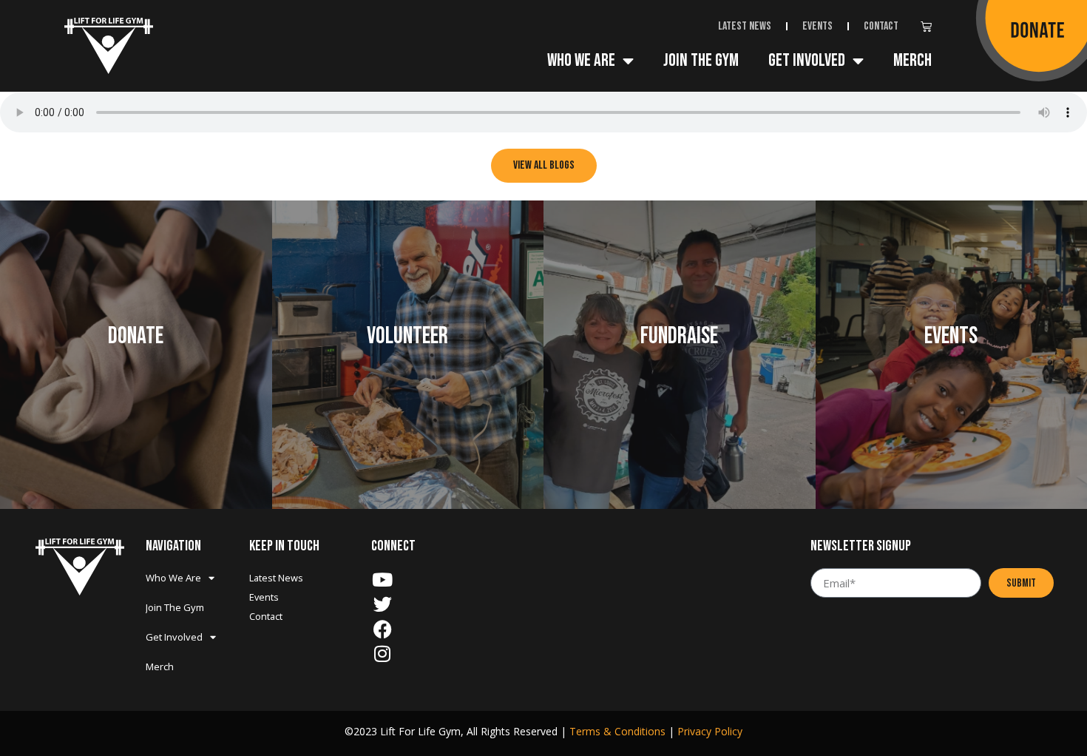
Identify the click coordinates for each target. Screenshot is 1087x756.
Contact (881, 26)
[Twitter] (382, 604)
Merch (912, 60)
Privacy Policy (709, 731)
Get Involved (806, 60)
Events (817, 26)
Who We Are (581, 60)
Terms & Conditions (617, 731)
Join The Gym (701, 60)
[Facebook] (382, 629)
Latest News (744, 26)
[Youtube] (382, 579)
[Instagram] (382, 654)
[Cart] (930, 27)
